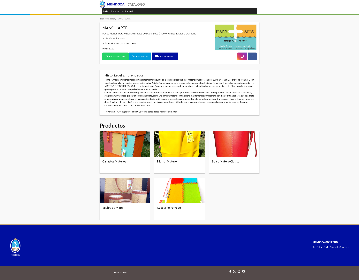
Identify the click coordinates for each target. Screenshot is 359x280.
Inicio (105, 11)
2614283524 (141, 56)
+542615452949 (116, 56)
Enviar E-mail (166, 56)
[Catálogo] (112, 4)
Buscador (115, 11)
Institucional (127, 11)
